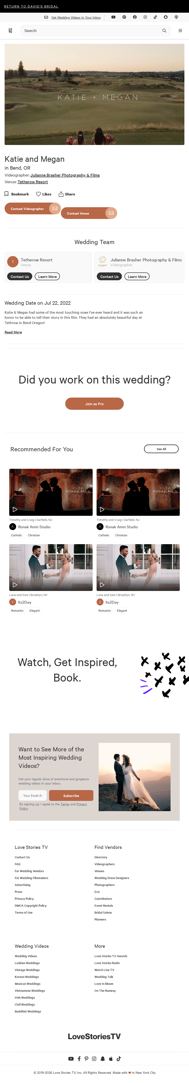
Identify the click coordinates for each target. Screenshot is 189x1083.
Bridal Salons (103, 912)
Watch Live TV (104, 970)
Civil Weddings (25, 1004)
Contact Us (20, 276)
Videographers (104, 864)
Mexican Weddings (27, 983)
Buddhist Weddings (28, 1011)
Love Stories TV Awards (110, 956)
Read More (13, 332)
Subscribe (71, 795)
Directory (100, 857)
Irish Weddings (25, 997)
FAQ (18, 864)
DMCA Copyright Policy (31, 905)
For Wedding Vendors (29, 871)
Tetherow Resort (33, 181)
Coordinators (103, 898)
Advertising (22, 884)
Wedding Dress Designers (111, 878)
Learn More (47, 276)
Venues (99, 871)
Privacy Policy (24, 898)
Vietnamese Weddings (30, 990)
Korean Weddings (27, 976)
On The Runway (105, 990)
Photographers (104, 884)
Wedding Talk (103, 976)
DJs (97, 891)
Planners (100, 919)
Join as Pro (94, 403)
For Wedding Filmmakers (31, 878)
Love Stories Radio (107, 963)
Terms (65, 804)
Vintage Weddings (27, 970)
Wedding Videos (26, 956)
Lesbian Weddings (27, 963)
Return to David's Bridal (31, 6)
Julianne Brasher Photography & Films (65, 174)
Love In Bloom (103, 983)
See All (161, 449)
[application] (94, 94)
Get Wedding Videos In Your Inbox (76, 17)
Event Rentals (103, 905)
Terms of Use (23, 912)
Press (18, 891)
